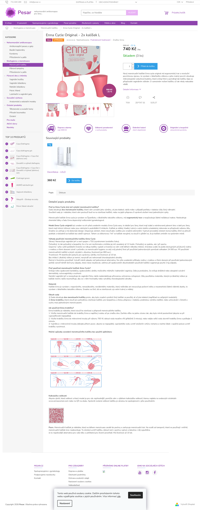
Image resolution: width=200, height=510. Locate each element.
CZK (179, 2)
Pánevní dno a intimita (17, 75)
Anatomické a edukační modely (22, 101)
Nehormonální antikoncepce (19, 42)
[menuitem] (8, 23)
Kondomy (13, 53)
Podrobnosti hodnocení (100, 40)
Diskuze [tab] (62, 192)
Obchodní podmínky (108, 2)
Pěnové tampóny (16, 68)
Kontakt (37, 478)
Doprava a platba (84, 2)
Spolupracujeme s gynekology (47, 471)
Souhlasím (135, 495)
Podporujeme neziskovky (44, 474)
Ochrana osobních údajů (78, 478)
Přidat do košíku (148, 66)
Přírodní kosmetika (17, 112)
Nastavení (65, 503)
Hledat (132, 12)
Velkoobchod (74, 485)
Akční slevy (12, 123)
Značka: (118, 40)
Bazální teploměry (17, 50)
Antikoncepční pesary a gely (21, 46)
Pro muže (11, 120)
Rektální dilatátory (17, 87)
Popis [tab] (51, 192)
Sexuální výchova (14, 98)
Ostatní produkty (14, 105)
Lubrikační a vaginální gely (20, 94)
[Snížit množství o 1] (132, 67)
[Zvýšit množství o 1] (132, 64)
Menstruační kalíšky (17, 64)
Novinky (10, 127)
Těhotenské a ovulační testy (21, 109)
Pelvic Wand (14, 90)
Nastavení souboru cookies (79, 481)
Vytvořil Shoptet (188, 504)
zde (119, 496)
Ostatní (12, 116)
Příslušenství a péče (17, 57)
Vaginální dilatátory (17, 83)
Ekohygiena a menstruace (18, 61)
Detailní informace (130, 89)
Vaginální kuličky (16, 79)
